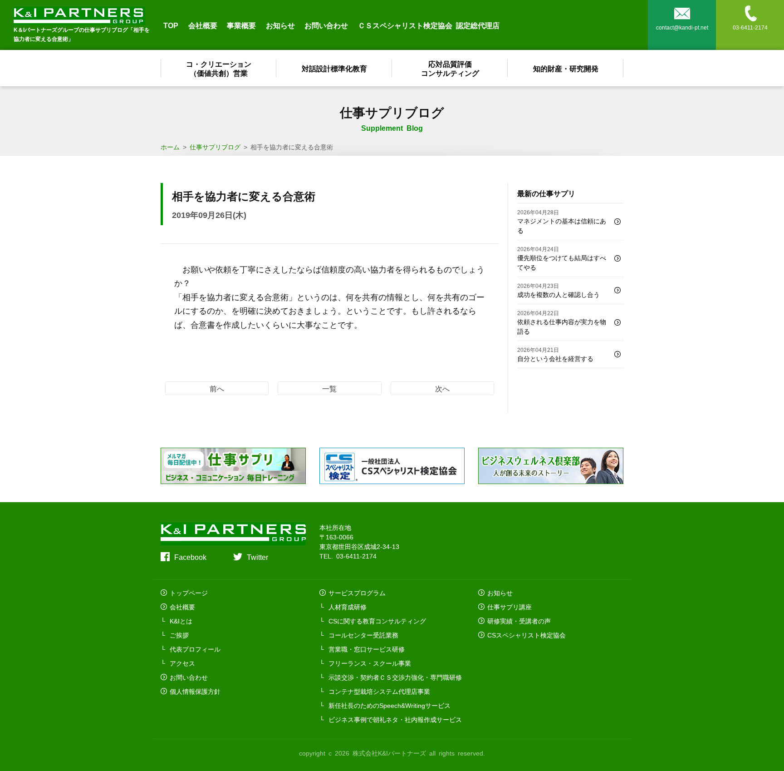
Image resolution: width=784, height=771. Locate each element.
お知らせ (280, 25)
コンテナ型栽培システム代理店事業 (379, 691)
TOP (170, 25)
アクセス (182, 663)
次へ (442, 388)
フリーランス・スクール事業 (369, 663)
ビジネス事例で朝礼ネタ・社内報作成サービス (395, 719)
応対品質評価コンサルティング (450, 68)
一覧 (329, 388)
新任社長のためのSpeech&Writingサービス (389, 705)
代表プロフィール (195, 649)
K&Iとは (181, 621)
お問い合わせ (326, 25)
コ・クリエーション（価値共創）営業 (218, 68)
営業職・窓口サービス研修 (366, 649)
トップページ (189, 592)
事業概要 (241, 25)
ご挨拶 (179, 635)
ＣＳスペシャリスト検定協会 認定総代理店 (429, 25)
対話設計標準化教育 (334, 68)
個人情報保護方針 (195, 691)
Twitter (257, 556)
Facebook (190, 556)
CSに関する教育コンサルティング (377, 621)
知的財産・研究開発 (565, 68)
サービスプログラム (357, 592)
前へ (217, 388)
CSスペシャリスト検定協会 (526, 635)
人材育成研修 (347, 606)
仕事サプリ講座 (509, 606)
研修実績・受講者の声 (519, 621)
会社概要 (202, 25)
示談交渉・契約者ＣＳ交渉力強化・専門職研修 (395, 677)
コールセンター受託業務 (363, 635)
